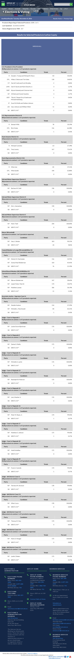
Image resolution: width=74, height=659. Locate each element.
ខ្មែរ (61, 9)
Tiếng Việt (25, 9)
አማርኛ (66, 9)
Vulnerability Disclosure (55, 658)
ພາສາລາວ (45, 9)
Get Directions (13, 618)
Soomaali (17, 9)
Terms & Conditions (32, 653)
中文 (39, 9)
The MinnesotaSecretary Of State (21, 4)
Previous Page (68, 18)
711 (20, 587)
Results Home (57, 18)
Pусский (33, 9)
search (49, 4)
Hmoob (10, 9)
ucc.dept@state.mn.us (60, 627)
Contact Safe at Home (37, 599)
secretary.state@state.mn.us (18, 608)
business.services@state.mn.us (63, 620)
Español (4, 9)
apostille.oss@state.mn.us (62, 623)
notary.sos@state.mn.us (61, 630)
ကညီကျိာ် (35, 11)
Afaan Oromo (54, 9)
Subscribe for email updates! (57, 656)
